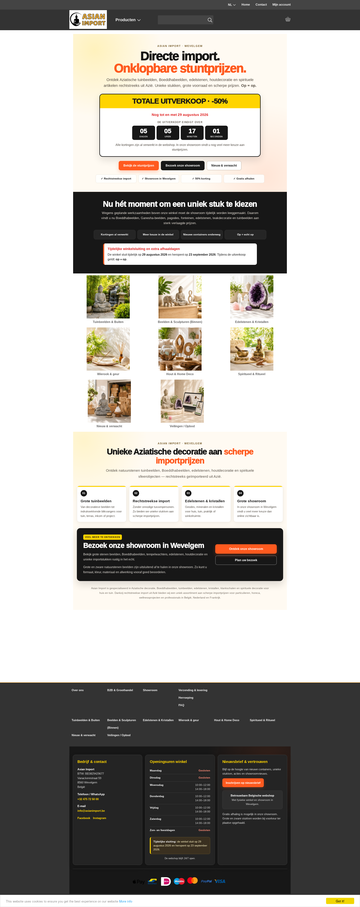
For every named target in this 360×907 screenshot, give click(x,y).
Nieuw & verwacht (224, 165)
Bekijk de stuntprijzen (138, 165)
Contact (261, 4)
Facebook (83, 818)
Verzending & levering (192, 690)
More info (125, 901)
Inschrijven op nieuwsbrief (243, 782)
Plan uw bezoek (246, 560)
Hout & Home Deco (226, 720)
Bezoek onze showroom (183, 165)
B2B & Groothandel (120, 690)
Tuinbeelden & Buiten (86, 720)
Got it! (340, 901)
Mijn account (281, 4)
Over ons (78, 690)
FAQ (181, 705)
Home (246, 4)
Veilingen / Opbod (118, 735)
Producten (126, 19)
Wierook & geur (188, 720)
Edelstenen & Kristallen (158, 720)
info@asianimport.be (91, 810)
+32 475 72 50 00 (88, 799)
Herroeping (185, 697)
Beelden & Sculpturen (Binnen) (121, 724)
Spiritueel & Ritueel (262, 720)
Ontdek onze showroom (246, 548)
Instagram (99, 818)
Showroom (150, 690)
